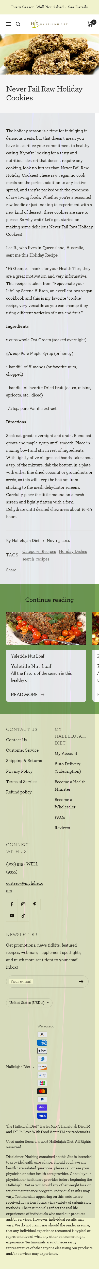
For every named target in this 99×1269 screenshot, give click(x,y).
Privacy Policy (19, 771)
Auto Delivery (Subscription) (68, 767)
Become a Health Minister (70, 785)
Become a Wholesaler (65, 803)
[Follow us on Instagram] (23, 904)
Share (11, 570)
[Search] (18, 24)
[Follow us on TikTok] (23, 915)
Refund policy (19, 792)
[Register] (81, 981)
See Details (78, 7)
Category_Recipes (39, 551)
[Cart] (90, 24)
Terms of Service (21, 781)
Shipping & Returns (24, 760)
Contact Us (16, 740)
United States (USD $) (26, 1003)
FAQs (60, 817)
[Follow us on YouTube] (12, 915)
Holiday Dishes (73, 551)
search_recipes (35, 559)
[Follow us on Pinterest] (34, 904)
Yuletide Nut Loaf (27, 656)
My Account (66, 753)
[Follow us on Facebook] (12, 904)
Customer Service (22, 750)
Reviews (62, 828)
